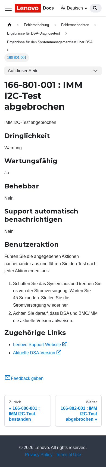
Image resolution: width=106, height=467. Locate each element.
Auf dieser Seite (23, 70)
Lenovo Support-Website (37, 344)
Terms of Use (68, 454)
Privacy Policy (38, 454)
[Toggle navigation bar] (8, 8)
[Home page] (9, 25)
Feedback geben (27, 378)
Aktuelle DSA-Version (34, 352)
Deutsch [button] (75, 8)
